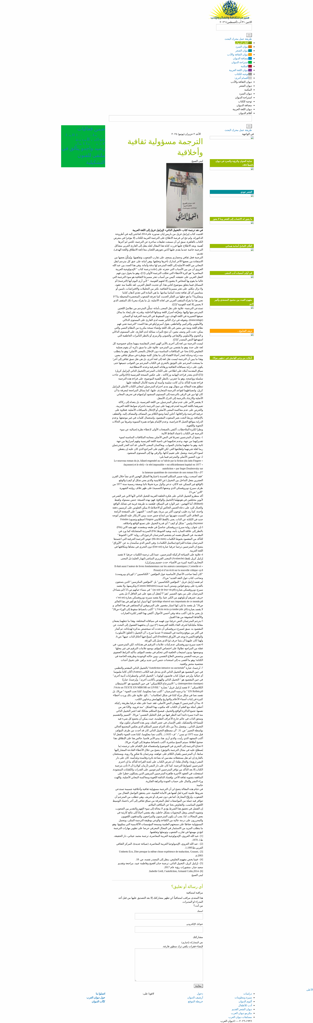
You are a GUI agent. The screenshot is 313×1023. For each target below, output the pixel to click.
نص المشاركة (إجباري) (192, 942)
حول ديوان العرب (96, 997)
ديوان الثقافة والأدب (237, 54)
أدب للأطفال (245, 1005)
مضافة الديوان (240, 58)
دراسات (247, 993)
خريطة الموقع (195, 1001)
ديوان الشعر (241, 50)
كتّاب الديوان (98, 1001)
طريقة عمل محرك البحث (238, 38)
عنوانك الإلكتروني (194, 924)
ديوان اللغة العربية (238, 70)
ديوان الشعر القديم (242, 1009)
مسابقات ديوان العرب (240, 1017)
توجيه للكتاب (241, 74)
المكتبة (244, 66)
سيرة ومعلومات (243, 997)
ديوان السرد (242, 46)
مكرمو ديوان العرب (241, 1013)
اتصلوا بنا (100, 993)
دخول (200, 993)
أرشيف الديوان (195, 997)
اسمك (200, 911)
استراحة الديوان (239, 62)
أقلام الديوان (241, 42)
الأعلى (309, 989)
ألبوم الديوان (245, 1001)
